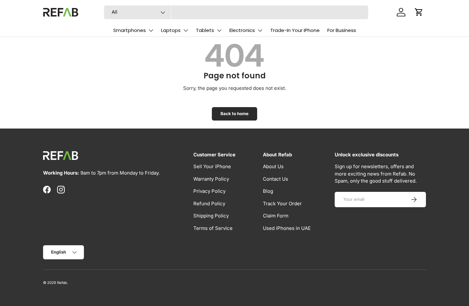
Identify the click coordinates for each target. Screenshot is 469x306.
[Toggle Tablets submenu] (219, 30)
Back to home (234, 113)
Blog (268, 191)
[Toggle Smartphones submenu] (151, 30)
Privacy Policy (209, 191)
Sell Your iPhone (212, 166)
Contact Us (275, 179)
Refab (62, 282)
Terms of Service (213, 228)
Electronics (242, 30)
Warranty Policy (211, 179)
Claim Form (275, 216)
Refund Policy (209, 203)
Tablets (205, 30)
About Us (273, 166)
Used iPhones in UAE (287, 228)
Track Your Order (282, 203)
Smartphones (129, 30)
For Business (341, 30)
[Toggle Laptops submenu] (186, 30)
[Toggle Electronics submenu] (260, 30)
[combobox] (236, 12)
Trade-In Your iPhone (295, 30)
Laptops (171, 30)
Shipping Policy (211, 216)
